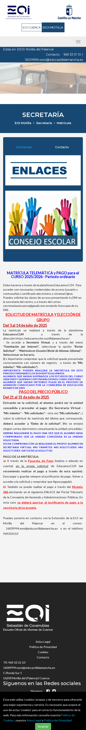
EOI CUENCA (32, 27)
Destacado (24, 147)
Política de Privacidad (58, 720)
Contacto (62, 147)
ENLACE (49, 492)
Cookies (43, 652)
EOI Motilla (23, 123)
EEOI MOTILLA (53, 27)
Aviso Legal (34, 720)
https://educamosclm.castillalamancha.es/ (43, 338)
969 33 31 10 (72, 54)
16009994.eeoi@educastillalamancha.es (54, 60)
